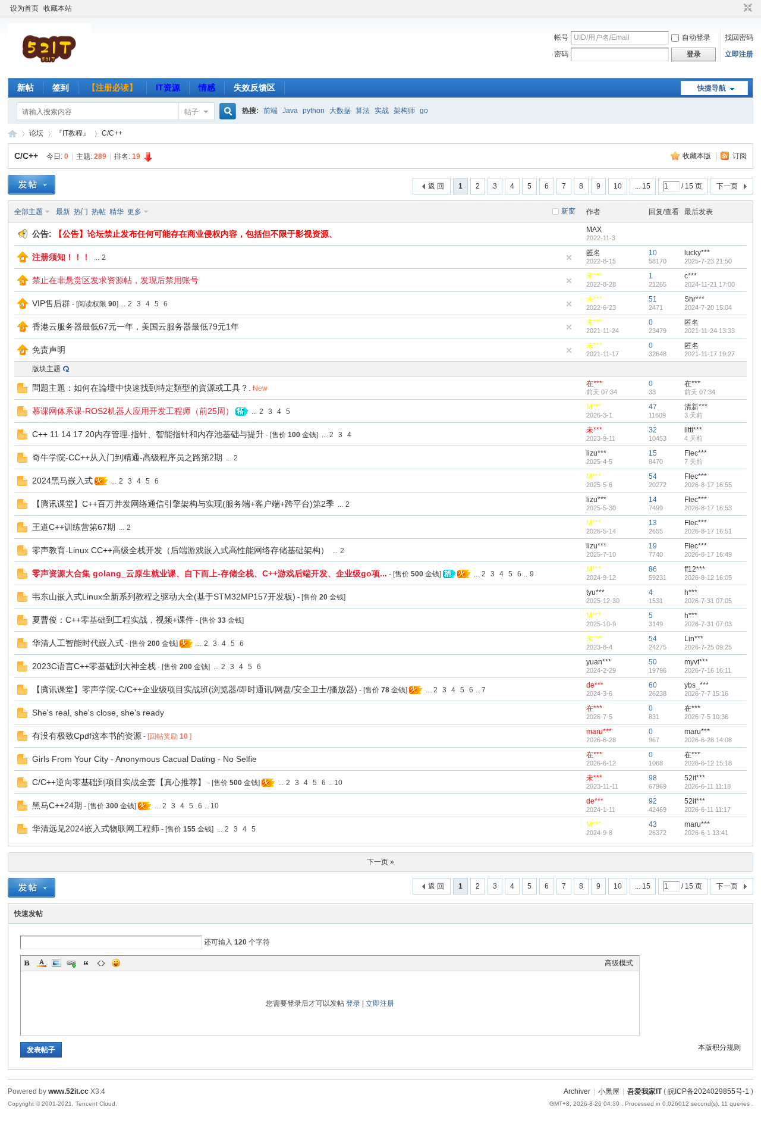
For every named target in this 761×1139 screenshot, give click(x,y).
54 (653, 476)
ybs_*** (696, 685)
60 (653, 685)
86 (653, 569)
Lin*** (693, 639)
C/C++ (112, 133)
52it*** (694, 778)
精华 (116, 212)
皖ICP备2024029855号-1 (708, 1091)
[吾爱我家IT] (49, 71)
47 (653, 407)
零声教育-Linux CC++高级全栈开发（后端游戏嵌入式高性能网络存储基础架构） (180, 550)
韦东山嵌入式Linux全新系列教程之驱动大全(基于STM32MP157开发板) (163, 596)
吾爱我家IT (12, 133)
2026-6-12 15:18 (708, 763)
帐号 (561, 37)
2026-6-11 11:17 (707, 809)
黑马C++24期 (57, 805)
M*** (593, 407)
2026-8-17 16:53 (708, 508)
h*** (690, 592)
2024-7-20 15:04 (708, 307)
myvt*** (696, 662)
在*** (594, 383)
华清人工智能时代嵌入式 (78, 643)
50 (653, 662)
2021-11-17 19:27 (709, 353)
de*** (594, 685)
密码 (561, 54)
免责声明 (48, 349)
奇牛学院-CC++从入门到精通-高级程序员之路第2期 (127, 457)
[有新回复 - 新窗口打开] (22, 391)
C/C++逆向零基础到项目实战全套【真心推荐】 (119, 782)
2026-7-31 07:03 (708, 623)
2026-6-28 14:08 (708, 739)
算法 (363, 110)
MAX (594, 229)
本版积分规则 (719, 1047)
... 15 (642, 186)
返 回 (436, 186)
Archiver (577, 1091)
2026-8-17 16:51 (708, 531)
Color (42, 963)
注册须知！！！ (61, 257)
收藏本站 (57, 8)
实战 (382, 110)
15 (653, 453)
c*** (690, 276)
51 (653, 299)
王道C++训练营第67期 (73, 527)
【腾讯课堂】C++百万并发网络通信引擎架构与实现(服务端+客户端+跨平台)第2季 (183, 504)
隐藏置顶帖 (569, 257)
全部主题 (28, 212)
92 (653, 801)
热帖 (99, 212)
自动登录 (696, 37)
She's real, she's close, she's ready (98, 712)
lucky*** (697, 253)
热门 (81, 212)
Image (56, 963)
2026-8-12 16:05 (708, 577)
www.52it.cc (68, 1091)
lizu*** (596, 453)
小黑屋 (609, 1091)
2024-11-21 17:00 (709, 284)
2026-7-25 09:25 (708, 647)
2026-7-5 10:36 (706, 716)
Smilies (116, 963)
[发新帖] (31, 184)
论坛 (36, 133)
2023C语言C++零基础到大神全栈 (94, 666)
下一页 (727, 186)
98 (653, 778)
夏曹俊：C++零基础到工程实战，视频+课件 (113, 620)
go (424, 110)
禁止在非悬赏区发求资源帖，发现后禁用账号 (115, 280)
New (260, 388)
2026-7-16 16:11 (707, 670)
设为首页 (24, 8)
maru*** (599, 731)
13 (653, 523)
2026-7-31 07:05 (708, 600)
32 (653, 430)
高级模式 (619, 963)
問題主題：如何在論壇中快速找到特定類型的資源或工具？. (141, 388)
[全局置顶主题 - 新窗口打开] (22, 260)
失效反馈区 (254, 87)
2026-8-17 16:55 (708, 484)
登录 (353, 1003)
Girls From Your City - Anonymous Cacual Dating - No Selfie (144, 759)
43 (653, 824)
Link (71, 963)
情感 (207, 87)
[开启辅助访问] (737, 8)
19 (653, 546)
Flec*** (695, 453)
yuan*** (598, 662)
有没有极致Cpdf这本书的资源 (86, 735)
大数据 (340, 110)
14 (653, 499)
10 (618, 186)
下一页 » (380, 862)
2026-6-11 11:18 (707, 786)
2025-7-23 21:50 (708, 261)
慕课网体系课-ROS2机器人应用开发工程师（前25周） (133, 411)
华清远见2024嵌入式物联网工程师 (95, 828)
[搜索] (226, 111)
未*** (594, 276)
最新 (63, 212)
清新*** (695, 407)
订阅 (739, 156)
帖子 (191, 112)
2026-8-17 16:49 (708, 554)
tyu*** (595, 592)
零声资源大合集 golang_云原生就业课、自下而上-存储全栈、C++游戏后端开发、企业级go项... (209, 573)
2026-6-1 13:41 (706, 832)
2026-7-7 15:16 (706, 693)
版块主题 (46, 369)
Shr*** (694, 299)
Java (290, 110)
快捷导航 (711, 88)
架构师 (404, 110)
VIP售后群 (51, 303)
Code (101, 963)
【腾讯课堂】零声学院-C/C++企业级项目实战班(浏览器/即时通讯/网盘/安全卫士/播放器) (194, 689)
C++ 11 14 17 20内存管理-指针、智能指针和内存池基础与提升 (148, 434)
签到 (60, 87)
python (314, 110)
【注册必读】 (112, 87)
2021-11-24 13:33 (709, 330)
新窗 (568, 211)
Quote (86, 963)
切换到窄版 (746, 8)
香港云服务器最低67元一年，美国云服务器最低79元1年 (135, 326)
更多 (134, 212)
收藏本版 (698, 156)
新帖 (25, 87)
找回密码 (739, 37)
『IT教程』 (72, 133)
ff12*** (694, 569)
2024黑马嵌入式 (62, 480)
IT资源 (168, 87)
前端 (270, 110)
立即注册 (739, 54)
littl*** (693, 430)
